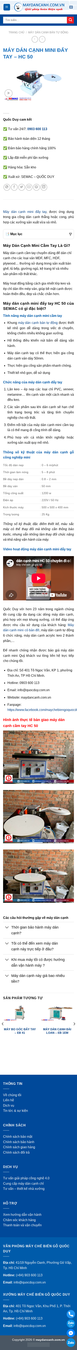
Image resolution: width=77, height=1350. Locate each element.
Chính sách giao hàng (19, 1147)
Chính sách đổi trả (16, 1152)
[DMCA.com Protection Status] (38, 1344)
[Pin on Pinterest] (36, 187)
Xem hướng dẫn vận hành (22, 1214)
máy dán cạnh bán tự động (38, 322)
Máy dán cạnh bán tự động (48, 32)
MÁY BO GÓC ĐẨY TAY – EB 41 (20, 1031)
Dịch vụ (8, 1105)
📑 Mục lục (38, 234)
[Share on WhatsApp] (6, 187)
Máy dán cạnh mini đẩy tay (24, 212)
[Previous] (3, 1032)
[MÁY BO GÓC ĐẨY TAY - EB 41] (20, 1013)
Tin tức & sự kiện (15, 1110)
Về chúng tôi (12, 1095)
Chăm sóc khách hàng (19, 1220)
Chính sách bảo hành (18, 1142)
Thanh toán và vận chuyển (22, 1225)
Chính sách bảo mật (17, 1136)
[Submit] (70, 20)
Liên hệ (8, 1100)
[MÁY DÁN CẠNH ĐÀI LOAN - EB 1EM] (57, 1013)
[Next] (74, 1032)
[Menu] (6, 7)
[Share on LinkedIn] (43, 187)
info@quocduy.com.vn (30, 1282)
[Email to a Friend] (29, 187)
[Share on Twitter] (21, 187)
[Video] (9, 93)
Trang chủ (16, 32)
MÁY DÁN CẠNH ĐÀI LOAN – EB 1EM (57, 1031)
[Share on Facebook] (14, 187)
